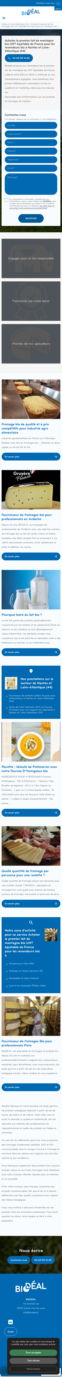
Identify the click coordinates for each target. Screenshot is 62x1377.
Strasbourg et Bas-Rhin (21, 963)
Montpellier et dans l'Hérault (24, 978)
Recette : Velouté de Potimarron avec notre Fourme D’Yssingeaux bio (29, 769)
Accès (10, 1331)
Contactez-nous (18, 1260)
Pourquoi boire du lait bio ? (22, 615)
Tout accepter (33, 1352)
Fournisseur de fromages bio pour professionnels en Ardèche (27, 517)
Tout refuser (33, 1360)
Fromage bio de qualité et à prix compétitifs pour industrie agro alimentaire (25, 428)
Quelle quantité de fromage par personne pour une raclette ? (25, 873)
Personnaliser (33, 1368)
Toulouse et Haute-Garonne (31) (26, 970)
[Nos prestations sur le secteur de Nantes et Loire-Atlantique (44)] (11, 683)
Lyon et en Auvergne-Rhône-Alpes (27, 985)
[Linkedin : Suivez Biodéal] (4, 17)
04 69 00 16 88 (43, 1260)
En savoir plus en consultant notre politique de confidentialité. (32, 207)
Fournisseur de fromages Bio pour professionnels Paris (27, 1043)
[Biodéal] (31, 11)
